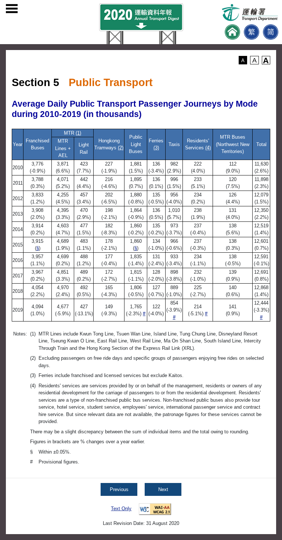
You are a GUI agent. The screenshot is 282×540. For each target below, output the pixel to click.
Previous (119, 489)
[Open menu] (12, 9)
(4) (208, 147)
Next (163, 489)
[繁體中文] (251, 32)
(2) (120, 147)
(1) (78, 133)
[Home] (232, 32)
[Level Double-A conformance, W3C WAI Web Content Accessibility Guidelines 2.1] (155, 508)
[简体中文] (270, 32)
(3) (156, 147)
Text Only (121, 508)
